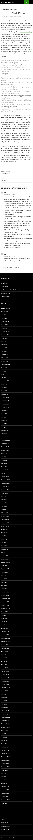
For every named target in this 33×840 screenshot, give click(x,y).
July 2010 (3, 575)
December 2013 (5, 440)
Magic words (4, 286)
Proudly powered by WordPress (8, 837)
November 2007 (5, 681)
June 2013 (4, 460)
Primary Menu (31, 2)
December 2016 (5, 364)
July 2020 (3, 315)
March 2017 (4, 354)
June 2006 (4, 737)
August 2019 (4, 318)
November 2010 (5, 562)
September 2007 (5, 687)
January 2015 (5, 397)
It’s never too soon (6, 293)
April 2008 (4, 664)
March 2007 (4, 707)
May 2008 (4, 661)
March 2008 (4, 668)
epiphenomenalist (25, 32)
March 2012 (4, 509)
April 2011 (4, 546)
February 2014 (5, 433)
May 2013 (4, 463)
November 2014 (5, 404)
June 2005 (4, 776)
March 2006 (4, 747)
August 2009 (4, 612)
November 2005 (5, 760)
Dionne (29, 49)
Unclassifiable (12, 9)
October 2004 (5, 796)
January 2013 (5, 476)
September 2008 (5, 648)
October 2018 (5, 321)
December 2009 (5, 598)
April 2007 (4, 704)
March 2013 (4, 470)
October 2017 (5, 331)
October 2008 (5, 645)
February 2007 (5, 710)
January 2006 (5, 753)
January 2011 (5, 555)
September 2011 (5, 529)
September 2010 (5, 569)
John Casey (10, 16)
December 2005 (5, 757)
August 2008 (4, 651)
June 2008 (4, 658)
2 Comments (17, 16)
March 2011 (4, 549)
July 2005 (3, 773)
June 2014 (4, 420)
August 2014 (4, 414)
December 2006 (5, 717)
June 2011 (4, 539)
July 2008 (3, 654)
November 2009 (5, 602)
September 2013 (5, 450)
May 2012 (4, 503)
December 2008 (5, 638)
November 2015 (5, 381)
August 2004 (4, 803)
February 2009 (5, 631)
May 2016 (4, 377)
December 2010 (5, 559)
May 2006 (4, 740)
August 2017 (4, 338)
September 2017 (5, 334)
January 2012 (5, 516)
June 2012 (4, 499)
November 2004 (5, 793)
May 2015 (4, 387)
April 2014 (4, 427)
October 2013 (5, 447)
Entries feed (4, 823)
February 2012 (5, 513)
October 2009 (5, 605)
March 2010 (4, 588)
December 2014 (5, 400)
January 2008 (5, 674)
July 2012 (3, 496)
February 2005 (5, 786)
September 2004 (5, 800)
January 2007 (5, 714)
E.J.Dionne (4, 9)
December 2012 (5, 480)
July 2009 (3, 615)
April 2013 (4, 466)
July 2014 (3, 417)
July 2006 (3, 734)
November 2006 (5, 720)
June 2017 (4, 344)
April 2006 (4, 743)
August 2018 (4, 325)
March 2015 (4, 394)
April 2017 (4, 351)
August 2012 (4, 493)
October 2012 (5, 486)
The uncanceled (5, 296)
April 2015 (4, 391)
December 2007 (5, 677)
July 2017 (3, 341)
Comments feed (5, 826)
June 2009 (4, 618)
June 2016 (4, 374)
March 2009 (4, 628)
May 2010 (4, 582)
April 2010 (4, 585)
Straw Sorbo (4, 283)
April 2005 (4, 780)
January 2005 (5, 790)
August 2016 (4, 367)
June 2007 (4, 697)
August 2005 (4, 770)
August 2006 (4, 730)
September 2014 (5, 410)
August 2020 (4, 311)
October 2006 (5, 724)
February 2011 (5, 552)
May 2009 (4, 621)
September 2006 (5, 727)
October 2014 (5, 407)
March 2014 (4, 430)
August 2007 (4, 691)
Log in (2, 819)
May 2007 (4, 701)
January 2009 (5, 635)
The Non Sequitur (7, 2)
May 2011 (4, 542)
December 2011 (5, 519)
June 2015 (4, 384)
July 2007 (3, 694)
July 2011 (3, 536)
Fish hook (4, 179)
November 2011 (5, 522)
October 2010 (5, 565)
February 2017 (5, 358)
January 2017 (5, 361)
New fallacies (5, 172)
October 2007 (5, 684)
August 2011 (4, 532)
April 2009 (4, 625)
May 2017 (4, 348)
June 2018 (4, 328)
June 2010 (4, 579)
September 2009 (5, 608)
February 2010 (5, 592)
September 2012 (5, 489)
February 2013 (5, 473)
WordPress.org (5, 829)
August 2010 (4, 572)
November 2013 (5, 443)
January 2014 (5, 437)
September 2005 (5, 767)
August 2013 (4, 453)
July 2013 (3, 457)
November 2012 (5, 483)
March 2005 (4, 783)
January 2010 (5, 595)
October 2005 (5, 763)
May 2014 (4, 424)
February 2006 (5, 750)
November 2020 (5, 308)
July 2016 (3, 371)
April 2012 (4, 506)
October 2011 (5, 526)
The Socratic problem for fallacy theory (12, 290)
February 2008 (5, 671)
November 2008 (5, 641)
